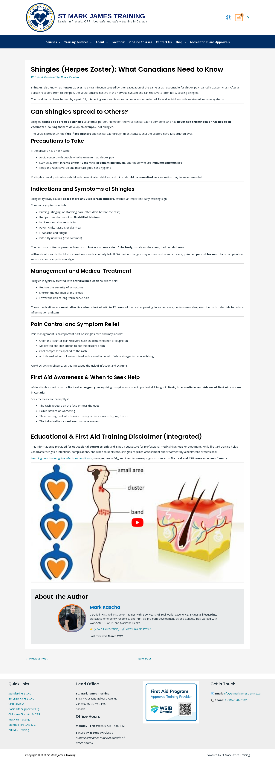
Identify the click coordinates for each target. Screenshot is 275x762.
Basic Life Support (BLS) (23, 709)
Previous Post (37, 658)
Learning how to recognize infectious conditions (61, 458)
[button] (248, 17)
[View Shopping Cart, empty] (239, 17)
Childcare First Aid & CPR (24, 714)
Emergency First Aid (21, 698)
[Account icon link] (228, 17)
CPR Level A (16, 704)
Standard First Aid (19, 693)
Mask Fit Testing (19, 719)
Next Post (146, 658)
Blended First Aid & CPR (23, 724)
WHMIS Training (18, 730)
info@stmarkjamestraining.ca (242, 693)
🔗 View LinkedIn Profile (136, 629)
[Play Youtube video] (137, 522)
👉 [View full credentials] (104, 629)
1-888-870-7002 (236, 700)
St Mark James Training (101, 16)
